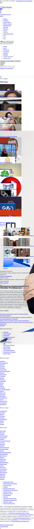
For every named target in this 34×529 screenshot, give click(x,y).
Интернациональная (5, 452)
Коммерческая (7, 25)
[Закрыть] (1, 2)
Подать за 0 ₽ (7, 58)
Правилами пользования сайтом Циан (19, 513)
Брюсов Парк (6, 348)
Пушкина (2, 379)
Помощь (5, 497)
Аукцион (5, 487)
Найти (11, 68)
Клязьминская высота (9, 337)
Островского (3, 469)
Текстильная (3, 456)
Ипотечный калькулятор (9, 498)
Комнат (3, 63)
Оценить (5, 53)
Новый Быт (3, 381)
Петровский (3, 374)
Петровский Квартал (8, 350)
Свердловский (7, 334)
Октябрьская (3, 403)
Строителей (3, 369)
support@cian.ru (15, 519)
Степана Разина (4, 449)
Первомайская (4, 363)
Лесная (2, 386)
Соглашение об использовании (24, 1)
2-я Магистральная (5, 441)
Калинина (2, 474)
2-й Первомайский (5, 389)
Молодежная (3, 401)
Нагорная (2, 394)
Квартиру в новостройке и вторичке (10, 61)
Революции (3, 404)
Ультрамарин (6, 347)
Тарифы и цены (7, 492)
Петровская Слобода (9, 345)
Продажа (5, 20)
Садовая (2, 442)
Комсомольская (4, 462)
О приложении (4, 526)
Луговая (2, 366)
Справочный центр (8, 482)
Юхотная (2, 477)
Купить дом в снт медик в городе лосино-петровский (14, 320)
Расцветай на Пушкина (9, 352)
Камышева (3, 431)
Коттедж (2, 325)
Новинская (3, 461)
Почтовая (2, 368)
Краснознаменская (5, 371)
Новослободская (4, 447)
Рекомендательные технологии (20, 521)
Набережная (3, 464)
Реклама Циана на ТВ (9, 488)
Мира (1, 384)
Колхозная (3, 467)
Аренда (5, 19)
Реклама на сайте (8, 493)
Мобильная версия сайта (6, 525)
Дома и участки (7, 24)
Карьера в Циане (7, 502)
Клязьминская (4, 436)
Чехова (2, 383)
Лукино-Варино (7, 339)
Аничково (5, 332)
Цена (2, 64)
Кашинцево (6, 335)
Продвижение (7, 495)
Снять (4, 48)
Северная (2, 361)
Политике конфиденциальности (21, 518)
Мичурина (2, 393)
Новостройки (6, 22)
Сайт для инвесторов (9, 503)
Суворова (2, 388)
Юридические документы (10, 483)
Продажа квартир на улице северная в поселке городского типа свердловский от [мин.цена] (16, 318)
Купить (5, 46)
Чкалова (2, 434)
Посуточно (6, 50)
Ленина (2, 391)
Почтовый (2, 396)
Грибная (2, 446)
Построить (6, 51)
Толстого (2, 432)
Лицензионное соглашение (26, 514)
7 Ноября (2, 376)
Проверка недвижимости (10, 500)
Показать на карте (5, 68)
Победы (2, 373)
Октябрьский (3, 398)
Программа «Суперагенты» (10, 490)
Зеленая (2, 479)
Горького (2, 364)
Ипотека (5, 27)
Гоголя (2, 399)
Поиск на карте (7, 485)
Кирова (2, 378)
